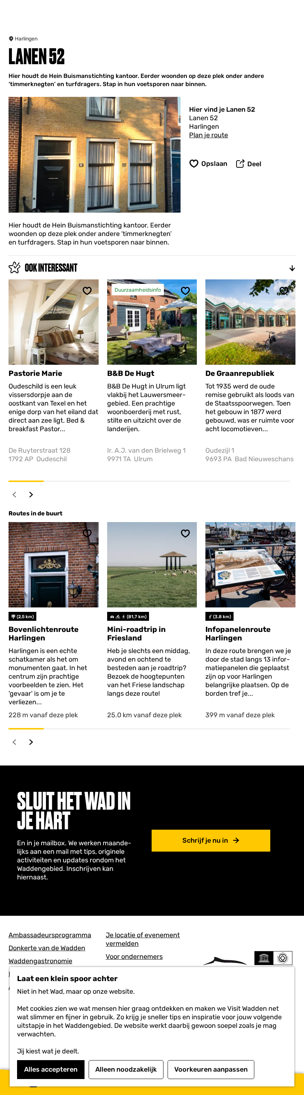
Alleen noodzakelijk (126, 1069)
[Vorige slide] (14, 494)
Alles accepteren (50, 1069)
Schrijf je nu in (205, 840)
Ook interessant (51, 268)
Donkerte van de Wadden (47, 948)
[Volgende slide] (31, 494)
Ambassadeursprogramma (50, 935)
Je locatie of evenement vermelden (143, 939)
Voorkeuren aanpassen (211, 1069)
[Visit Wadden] (225, 965)
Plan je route (208, 135)
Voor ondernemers (134, 957)
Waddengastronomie (40, 961)
